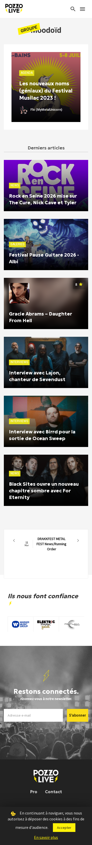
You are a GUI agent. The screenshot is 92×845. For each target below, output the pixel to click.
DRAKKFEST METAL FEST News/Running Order (45, 543)
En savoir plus (46, 837)
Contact (53, 791)
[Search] (73, 9)
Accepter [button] (64, 827)
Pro (33, 791)
